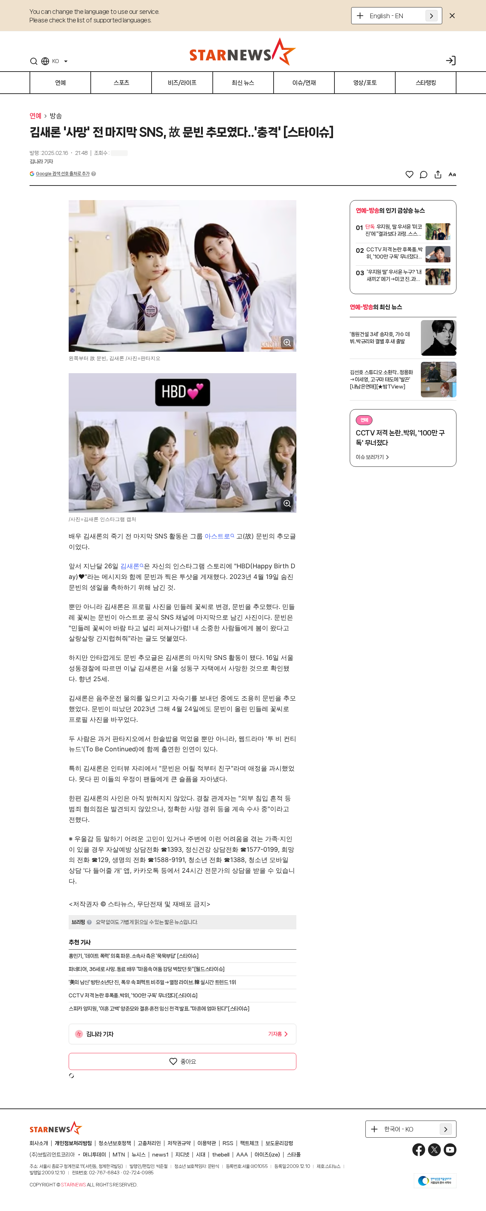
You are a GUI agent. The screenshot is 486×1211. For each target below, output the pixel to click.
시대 (200, 1155)
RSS (228, 1143)
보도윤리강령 (279, 1143)
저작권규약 (179, 1143)
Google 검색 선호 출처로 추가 (62, 173)
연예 (35, 116)
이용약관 (206, 1143)
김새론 (129, 566)
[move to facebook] (418, 1149)
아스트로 (217, 536)
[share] (438, 174)
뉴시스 (139, 1155)
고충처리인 (149, 1143)
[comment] (423, 174)
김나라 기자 (41, 162)
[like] (409, 174)
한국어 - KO (398, 1129)
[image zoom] (287, 342)
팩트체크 (249, 1143)
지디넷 (182, 1155)
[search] (34, 61)
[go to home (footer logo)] (56, 1128)
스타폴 (294, 1155)
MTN (119, 1155)
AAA (242, 1155)
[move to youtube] (450, 1149)
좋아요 (188, 1061)
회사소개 (39, 1143)
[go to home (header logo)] (243, 51)
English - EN (386, 15)
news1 (160, 1155)
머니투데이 (94, 1155)
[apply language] (432, 15)
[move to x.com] (434, 1149)
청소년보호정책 (115, 1143)
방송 (56, 116)
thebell (220, 1155)
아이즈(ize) (267, 1155)
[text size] (452, 174)
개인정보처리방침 (73, 1143)
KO (55, 61)
